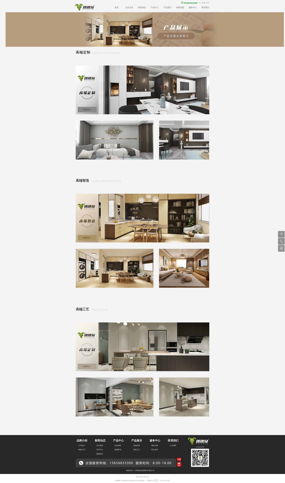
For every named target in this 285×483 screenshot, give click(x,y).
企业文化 (129, 7)
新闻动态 (142, 7)
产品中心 (155, 7)
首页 (117, 7)
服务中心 (193, 7)
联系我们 (205, 7)
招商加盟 (180, 7)
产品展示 (167, 7)
